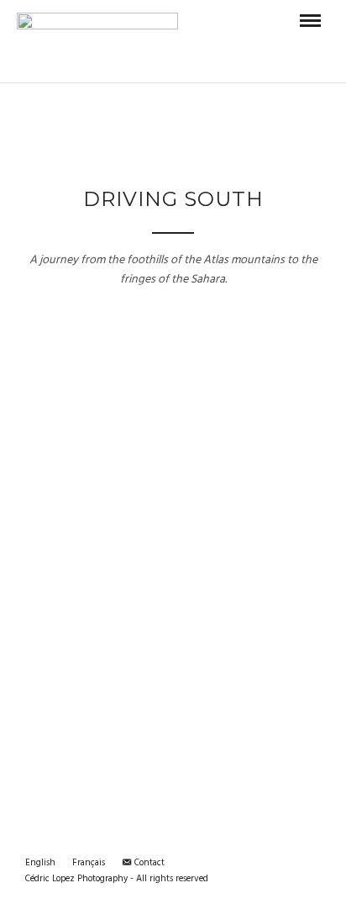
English (40, 862)
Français (88, 862)
